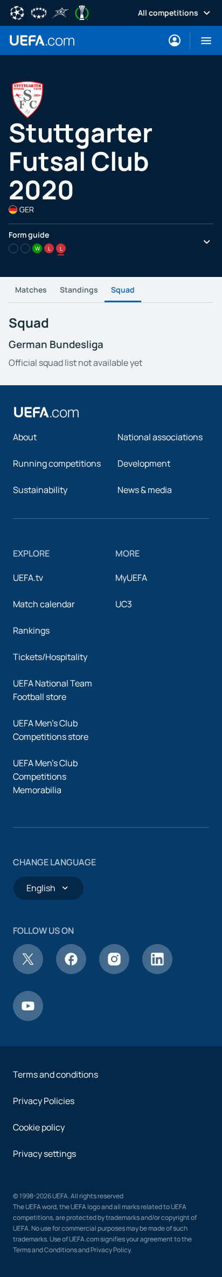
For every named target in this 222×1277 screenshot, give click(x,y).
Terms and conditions (55, 1074)
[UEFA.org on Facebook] (71, 971)
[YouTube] (28, 1018)
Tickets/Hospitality (50, 657)
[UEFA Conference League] (82, 12)
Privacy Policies (43, 1101)
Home (42, 40)
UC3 (123, 604)
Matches (31, 290)
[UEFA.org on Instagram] (114, 971)
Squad (123, 290)
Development (143, 463)
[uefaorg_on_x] (28, 971)
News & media (144, 490)
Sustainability (40, 490)
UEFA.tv (28, 578)
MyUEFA (131, 578)
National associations (160, 437)
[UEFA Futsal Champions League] (60, 12)
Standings (79, 290)
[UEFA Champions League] (17, 12)
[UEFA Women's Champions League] (38, 12)
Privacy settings (44, 1154)
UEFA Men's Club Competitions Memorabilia (45, 776)
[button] (201, 40)
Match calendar (44, 604)
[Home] (46, 412)
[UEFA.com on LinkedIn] (157, 971)
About (25, 437)
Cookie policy (39, 1127)
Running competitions (57, 463)
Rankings (31, 630)
